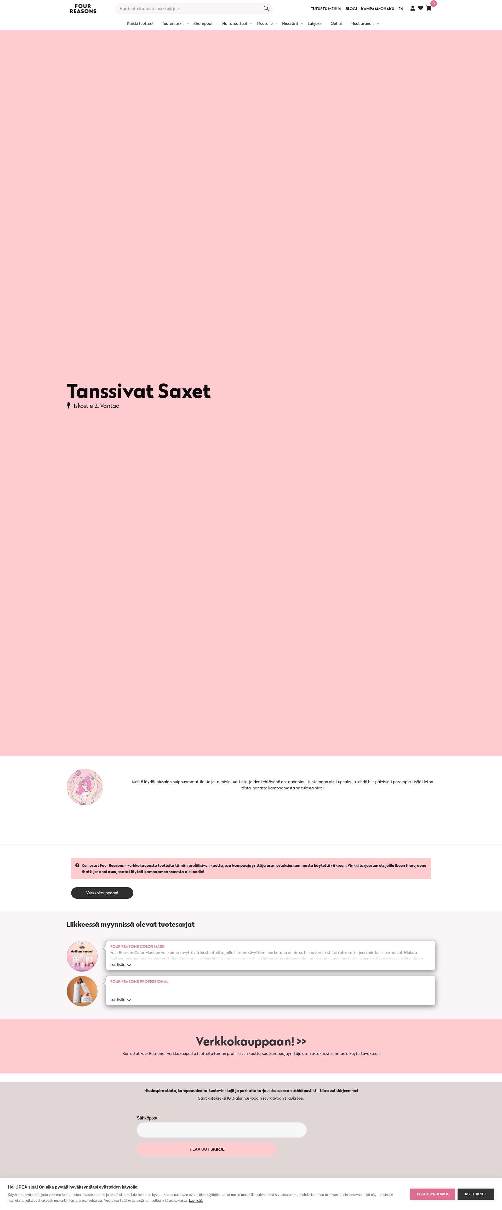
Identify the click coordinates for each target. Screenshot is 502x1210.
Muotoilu (265, 23)
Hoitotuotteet (234, 23)
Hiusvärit (290, 23)
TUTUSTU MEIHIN (326, 8)
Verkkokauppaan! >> (251, 1041)
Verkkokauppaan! (102, 892)
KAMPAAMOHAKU (377, 8)
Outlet (336, 23)
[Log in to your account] (412, 7)
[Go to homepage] (83, 8)
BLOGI (351, 8)
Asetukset (476, 1194)
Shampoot (203, 23)
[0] (428, 7)
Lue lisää (196, 1200)
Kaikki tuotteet (140, 23)
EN (400, 8)
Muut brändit (362, 23)
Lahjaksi (315, 23)
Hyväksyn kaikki (432, 1194)
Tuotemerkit (173, 23)
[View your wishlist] (420, 8)
